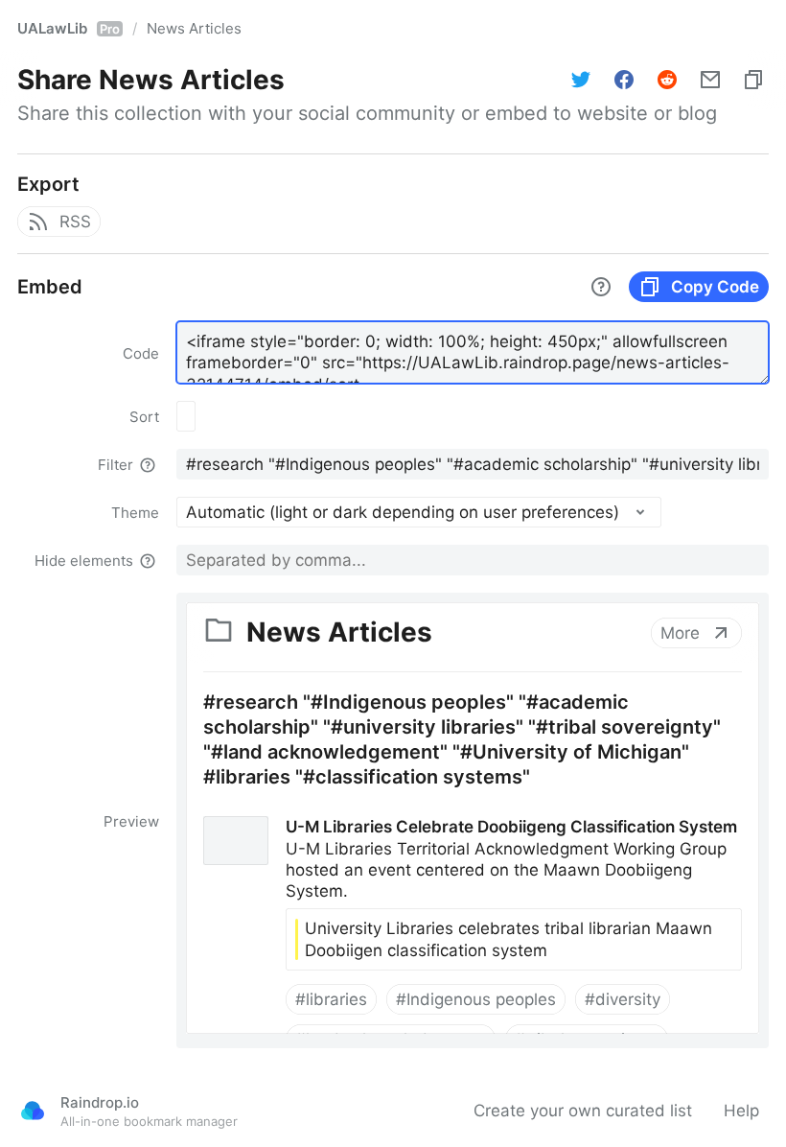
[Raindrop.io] (32, 1110)
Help (741, 1110)
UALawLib (68, 28)
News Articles (194, 28)
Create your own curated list (583, 1110)
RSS (75, 221)
